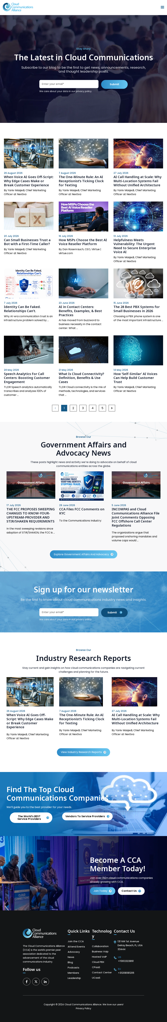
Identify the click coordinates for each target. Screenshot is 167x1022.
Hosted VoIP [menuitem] (99, 956)
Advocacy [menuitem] (74, 952)
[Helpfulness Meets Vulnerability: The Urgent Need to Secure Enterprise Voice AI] (138, 216)
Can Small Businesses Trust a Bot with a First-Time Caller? (27, 242)
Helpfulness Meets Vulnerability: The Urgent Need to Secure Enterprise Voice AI (135, 246)
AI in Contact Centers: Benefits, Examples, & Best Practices (80, 311)
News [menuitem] (71, 957)
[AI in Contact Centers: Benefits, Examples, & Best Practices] (83, 283)
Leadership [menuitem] (74, 978)
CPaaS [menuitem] (96, 967)
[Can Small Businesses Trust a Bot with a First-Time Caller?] (28, 216)
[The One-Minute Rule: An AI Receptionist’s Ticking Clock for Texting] (83, 153)
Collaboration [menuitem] (100, 946)
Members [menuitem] (73, 972)
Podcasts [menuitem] (73, 967)
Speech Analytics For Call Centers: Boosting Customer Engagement (27, 378)
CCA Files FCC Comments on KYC (81, 511)
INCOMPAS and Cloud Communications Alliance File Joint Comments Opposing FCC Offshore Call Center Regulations (135, 517)
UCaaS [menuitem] (96, 977)
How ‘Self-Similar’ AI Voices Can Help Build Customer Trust (135, 378)
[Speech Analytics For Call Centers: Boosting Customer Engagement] (28, 350)
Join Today (100, 891)
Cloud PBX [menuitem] (98, 962)
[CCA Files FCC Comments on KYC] (81, 500)
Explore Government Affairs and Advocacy (81, 554)
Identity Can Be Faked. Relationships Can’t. (22, 309)
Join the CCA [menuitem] (76, 941)
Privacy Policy (83, 1008)
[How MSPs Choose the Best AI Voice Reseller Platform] (83, 216)
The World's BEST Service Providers (29, 817)
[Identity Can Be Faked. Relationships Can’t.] (28, 283)
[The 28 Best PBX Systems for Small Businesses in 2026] (138, 283)
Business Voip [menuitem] (100, 951)
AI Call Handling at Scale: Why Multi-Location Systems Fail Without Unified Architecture (137, 181)
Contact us (129, 891)
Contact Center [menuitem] (102, 972)
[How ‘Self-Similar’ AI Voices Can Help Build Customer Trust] (138, 350)
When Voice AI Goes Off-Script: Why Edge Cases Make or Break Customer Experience (28, 181)
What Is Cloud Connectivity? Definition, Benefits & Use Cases (81, 378)
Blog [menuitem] (70, 962)
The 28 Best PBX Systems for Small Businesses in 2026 (137, 309)
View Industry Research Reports (81, 752)
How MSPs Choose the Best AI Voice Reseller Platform (83, 242)
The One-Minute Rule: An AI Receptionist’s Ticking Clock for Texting (81, 181)
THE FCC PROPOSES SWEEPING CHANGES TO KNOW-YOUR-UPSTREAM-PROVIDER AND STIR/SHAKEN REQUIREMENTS (31, 515)
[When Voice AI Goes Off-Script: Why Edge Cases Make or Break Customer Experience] (28, 153)
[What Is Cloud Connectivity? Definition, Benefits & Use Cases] (83, 350)
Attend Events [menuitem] (76, 946)
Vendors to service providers (85, 816)
